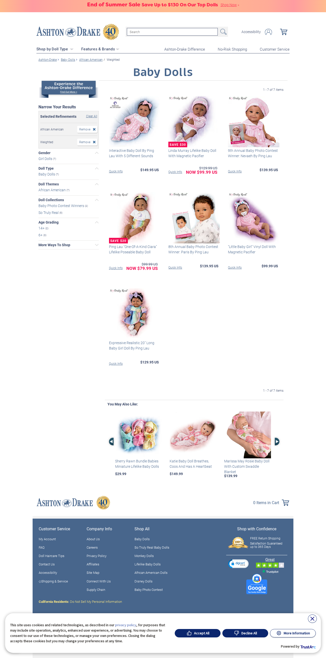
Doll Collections (51, 200)
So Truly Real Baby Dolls (151, 547)
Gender (44, 153)
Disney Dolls (143, 581)
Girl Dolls (45, 158)
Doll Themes (48, 184)
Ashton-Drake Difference (184, 49)
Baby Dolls (47, 174)
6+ (40, 234)
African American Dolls (151, 572)
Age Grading (48, 222)
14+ (41, 228)
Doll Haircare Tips (51, 555)
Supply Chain (96, 589)
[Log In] (268, 32)
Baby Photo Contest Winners (61, 205)
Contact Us (47, 564)
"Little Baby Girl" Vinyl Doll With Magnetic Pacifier (252, 249)
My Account (47, 539)
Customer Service (275, 49)
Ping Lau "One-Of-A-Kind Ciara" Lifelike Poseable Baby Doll (133, 249)
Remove (84, 129)
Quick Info (116, 171)
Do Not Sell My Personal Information (80, 601)
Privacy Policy (96, 555)
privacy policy (125, 625)
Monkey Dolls (144, 555)
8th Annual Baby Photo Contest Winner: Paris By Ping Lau (193, 249)
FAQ (42, 547)
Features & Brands (98, 49)
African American (52, 189)
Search (223, 32)
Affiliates (93, 564)
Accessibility (251, 32)
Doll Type (46, 168)
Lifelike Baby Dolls (147, 564)
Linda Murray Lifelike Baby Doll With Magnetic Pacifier (192, 153)
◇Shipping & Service (53, 581)
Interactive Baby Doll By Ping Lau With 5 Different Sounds (131, 153)
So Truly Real (48, 212)
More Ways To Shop (54, 245)
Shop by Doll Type (52, 49)
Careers (92, 547)
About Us (93, 539)
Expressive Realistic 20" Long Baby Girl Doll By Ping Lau (131, 345)
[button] (238, 563)
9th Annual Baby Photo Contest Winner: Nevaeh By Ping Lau (253, 153)
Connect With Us (99, 581)
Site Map (93, 572)
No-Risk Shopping (232, 49)
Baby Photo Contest (148, 589)
